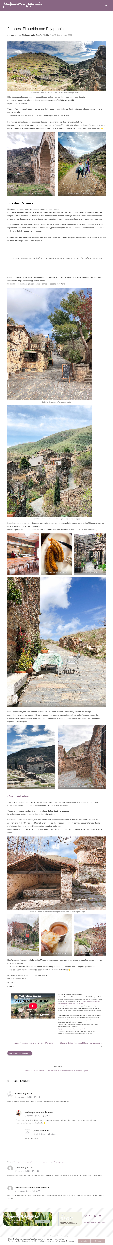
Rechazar (98, 1241)
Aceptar (84, 1241)
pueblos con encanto (65, 1071)
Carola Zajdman (23, 1093)
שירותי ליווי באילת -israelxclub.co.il (32, 1187)
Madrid (46, 35)
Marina (13, 35)
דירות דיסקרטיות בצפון (25, 1167)
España (39, 35)
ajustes (71, 1241)
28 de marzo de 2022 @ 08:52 (37, 1116)
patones (54, 1071)
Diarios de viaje (28, 35)
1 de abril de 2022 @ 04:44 (44, 1134)
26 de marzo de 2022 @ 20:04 (28, 1097)
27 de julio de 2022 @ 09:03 (27, 1171)
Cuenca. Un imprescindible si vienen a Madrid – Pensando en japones (39, 1162)
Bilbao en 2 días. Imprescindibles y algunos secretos (81, 1043)
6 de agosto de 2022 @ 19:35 (27, 1191)
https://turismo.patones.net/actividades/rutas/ (71, 1029)
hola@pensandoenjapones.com (94, 1222)
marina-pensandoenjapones (38, 1112)
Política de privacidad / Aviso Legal (56, 1236)
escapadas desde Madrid (34, 1071)
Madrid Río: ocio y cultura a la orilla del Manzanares (34, 1043)
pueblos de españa (81, 1071)
